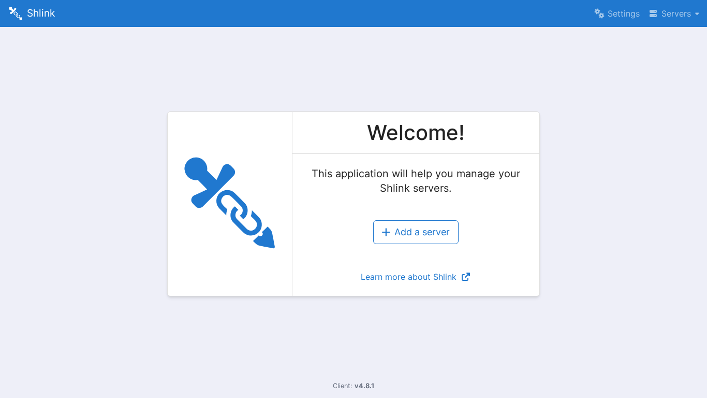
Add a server (422, 231)
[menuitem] (617, 13)
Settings (624, 13)
